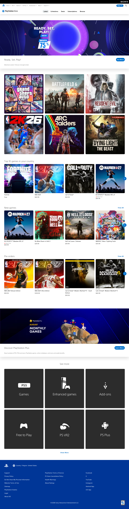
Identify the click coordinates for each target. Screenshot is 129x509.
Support (46, 5)
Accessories (32, 5)
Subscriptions (72, 11)
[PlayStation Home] (3, 6)
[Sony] (124, 3)
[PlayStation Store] (10, 11)
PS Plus (24, 5)
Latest (46, 11)
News (39, 5)
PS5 (13, 5)
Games (18, 5)
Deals (63, 11)
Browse (82, 11)
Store (7, 5)
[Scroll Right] (124, 178)
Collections (54, 11)
